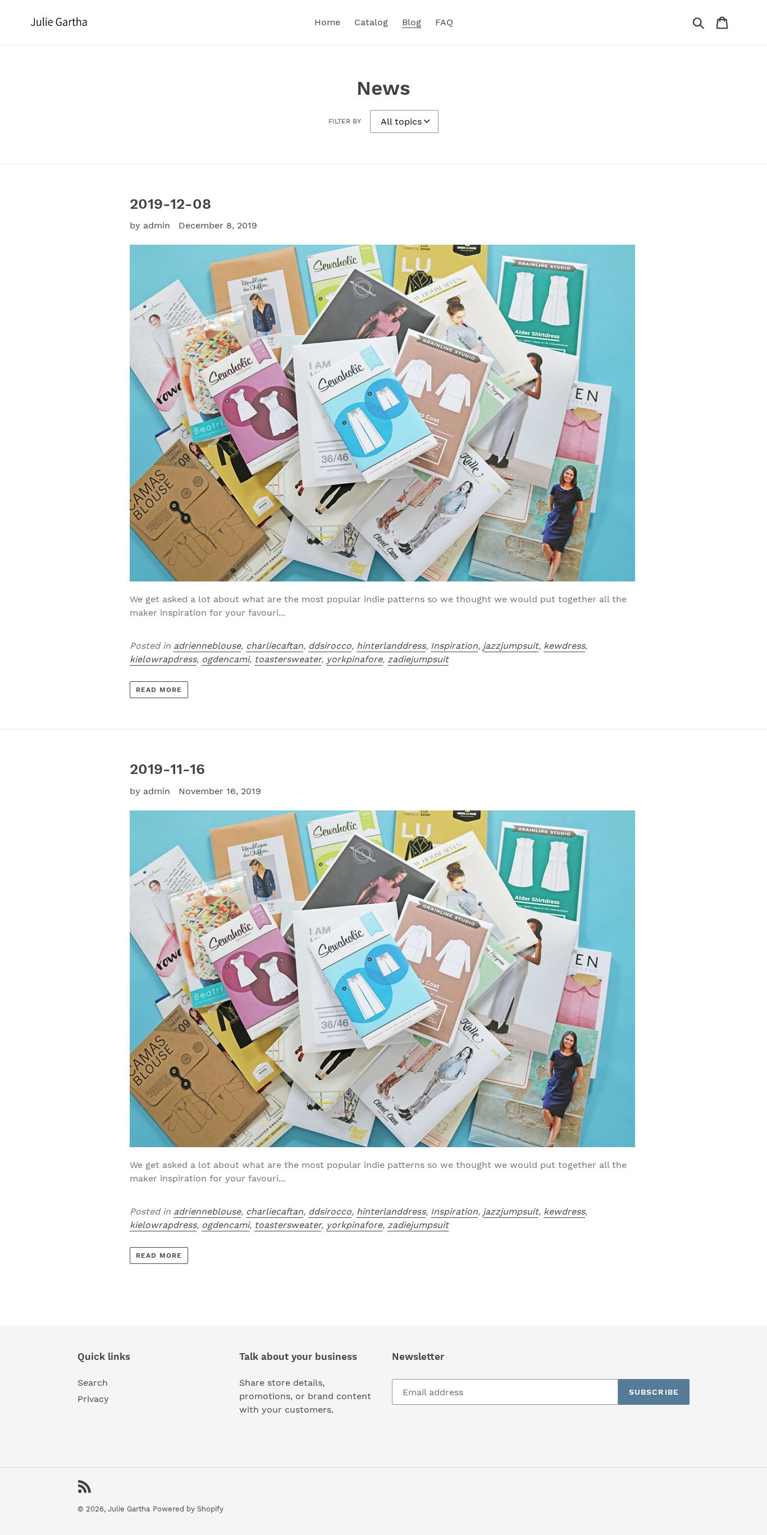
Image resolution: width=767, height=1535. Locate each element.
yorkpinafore (354, 659)
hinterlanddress (391, 645)
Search (92, 1382)
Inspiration (454, 645)
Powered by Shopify (188, 1509)
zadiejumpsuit (418, 659)
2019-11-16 (167, 768)
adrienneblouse (207, 645)
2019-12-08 (170, 203)
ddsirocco (329, 645)
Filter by (344, 121)
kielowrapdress (163, 659)
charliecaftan (274, 645)
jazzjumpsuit (510, 645)
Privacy (93, 1399)
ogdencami (225, 659)
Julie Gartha (129, 1509)
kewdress (564, 645)
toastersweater (287, 659)
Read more (159, 690)
